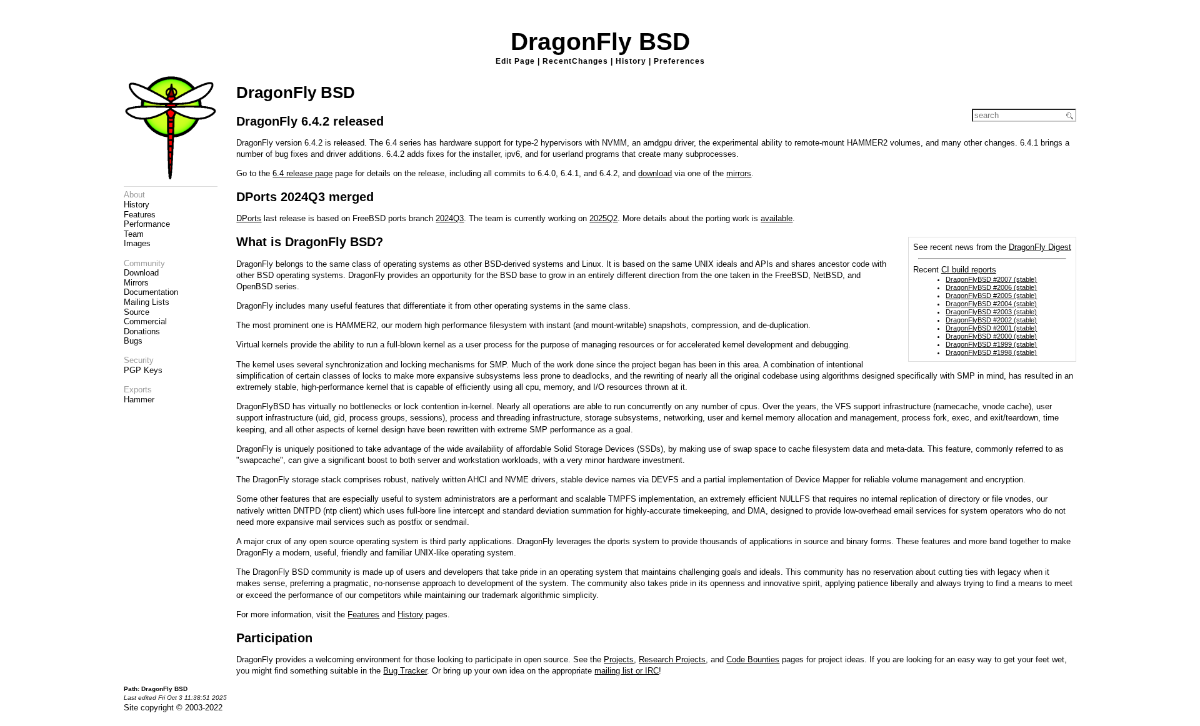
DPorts (248, 218)
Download (141, 272)
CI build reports (968, 269)
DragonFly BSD (600, 41)
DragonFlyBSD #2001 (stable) (991, 328)
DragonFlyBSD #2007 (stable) (991, 279)
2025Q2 (603, 218)
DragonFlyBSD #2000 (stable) (991, 336)
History (631, 61)
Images (137, 243)
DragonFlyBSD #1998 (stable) (991, 352)
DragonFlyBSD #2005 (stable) (991, 295)
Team (134, 234)
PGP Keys (143, 370)
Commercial (145, 321)
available (776, 218)
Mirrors (136, 282)
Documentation (151, 292)
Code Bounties (752, 659)
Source (136, 312)
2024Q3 (450, 218)
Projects (619, 659)
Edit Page (515, 61)
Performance (147, 224)
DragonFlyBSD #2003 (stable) (991, 312)
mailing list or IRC (626, 670)
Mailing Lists (146, 302)
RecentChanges (575, 61)
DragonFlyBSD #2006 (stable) (991, 287)
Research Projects (672, 659)
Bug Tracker (405, 670)
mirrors (738, 173)
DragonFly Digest (1040, 247)
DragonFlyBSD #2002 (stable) (991, 320)
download (655, 173)
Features (140, 214)
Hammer (139, 399)
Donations (142, 331)
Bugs (133, 341)
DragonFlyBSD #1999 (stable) (991, 344)
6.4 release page (302, 173)
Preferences (679, 61)
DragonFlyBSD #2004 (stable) (991, 303)
